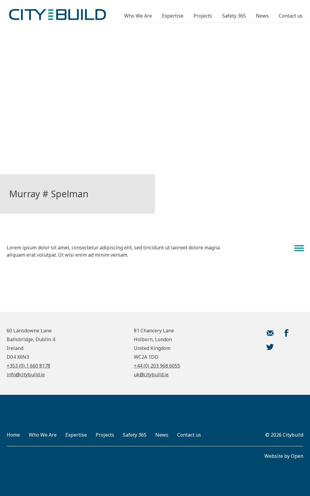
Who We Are (138, 15)
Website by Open (283, 456)
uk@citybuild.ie (151, 374)
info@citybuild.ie (26, 374)
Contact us (291, 15)
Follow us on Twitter (270, 347)
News (262, 15)
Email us (270, 333)
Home (13, 434)
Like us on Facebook (286, 333)
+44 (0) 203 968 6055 (157, 365)
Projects (202, 15)
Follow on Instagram (286, 347)
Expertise (172, 15)
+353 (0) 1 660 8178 (28, 365)
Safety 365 (234, 15)
